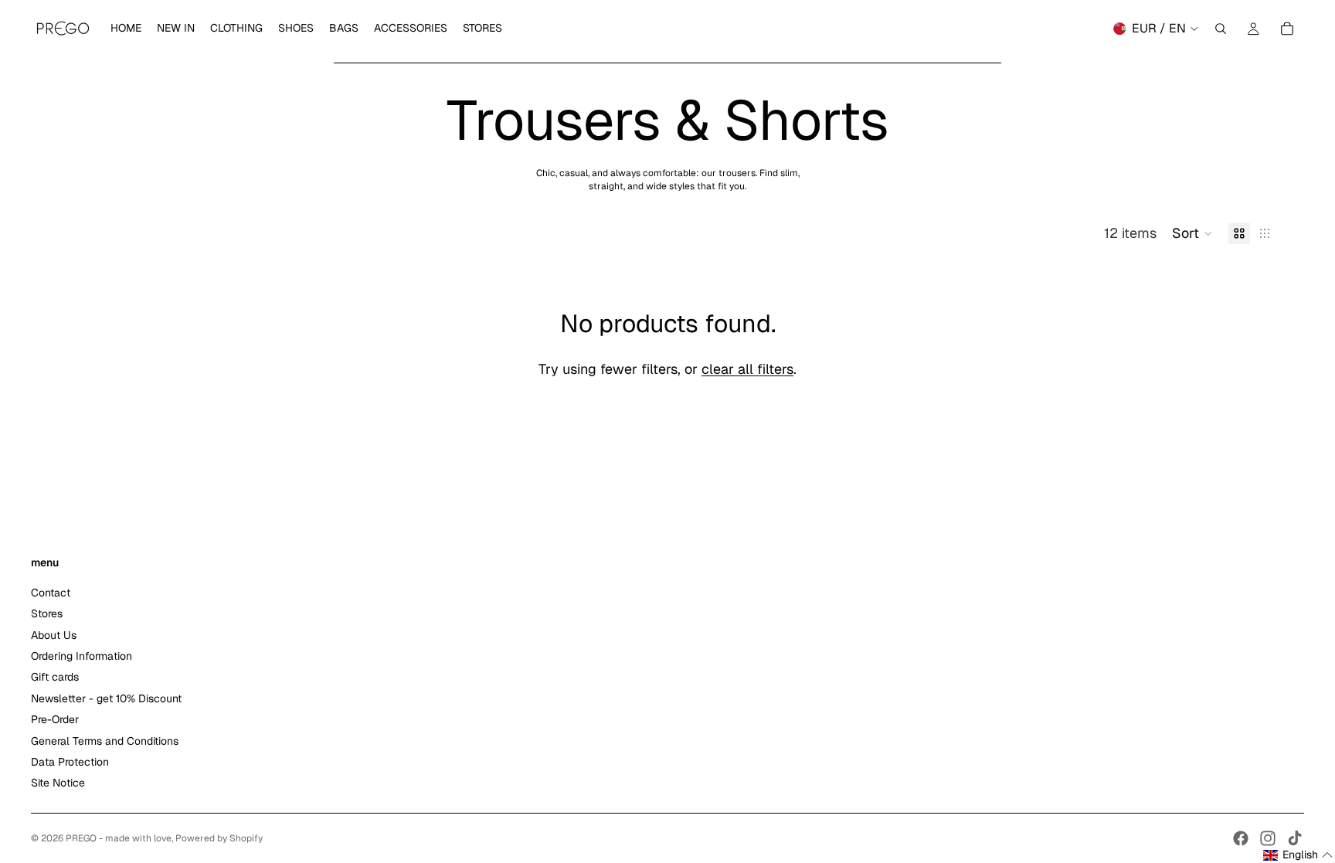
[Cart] (1287, 29)
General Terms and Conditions (104, 741)
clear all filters (747, 369)
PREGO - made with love (119, 838)
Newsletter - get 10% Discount (106, 698)
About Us (53, 635)
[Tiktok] (1295, 838)
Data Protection (70, 762)
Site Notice (58, 783)
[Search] (1221, 29)
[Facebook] (1240, 838)
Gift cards (55, 678)
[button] (1192, 233)
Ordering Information (81, 656)
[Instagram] (1268, 838)
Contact (50, 593)
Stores (47, 613)
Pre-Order (55, 719)
